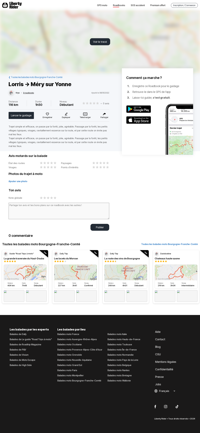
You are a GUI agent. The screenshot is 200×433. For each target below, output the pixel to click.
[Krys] (11, 93)
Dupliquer (66, 117)
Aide (157, 331)
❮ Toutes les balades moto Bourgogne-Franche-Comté (35, 77)
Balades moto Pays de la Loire (123, 360)
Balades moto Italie (117, 334)
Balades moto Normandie (121, 355)
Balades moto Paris (67, 370)
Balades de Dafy (18, 334)
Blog (158, 346)
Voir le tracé (100, 41)
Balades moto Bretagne (120, 375)
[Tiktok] (177, 407)
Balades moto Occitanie (69, 344)
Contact (160, 339)
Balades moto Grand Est (69, 365)
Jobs (158, 384)
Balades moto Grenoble (69, 355)
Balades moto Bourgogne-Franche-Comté (79, 381)
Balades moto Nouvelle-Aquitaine (74, 360)
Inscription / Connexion (184, 5)
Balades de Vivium (19, 355)
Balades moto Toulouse (120, 344)
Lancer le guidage (21, 115)
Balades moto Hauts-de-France (124, 339)
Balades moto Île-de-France (122, 350)
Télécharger (85, 117)
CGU (158, 354)
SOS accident (138, 5)
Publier (100, 227)
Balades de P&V (18, 350)
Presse (159, 376)
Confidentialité (164, 369)
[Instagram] (165, 407)
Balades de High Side (21, 365)
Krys (18, 93)
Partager (104, 117)
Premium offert (157, 5)
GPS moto (102, 5)
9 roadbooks (28, 93)
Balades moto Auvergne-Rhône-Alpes (77, 339)
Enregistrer (47, 117)
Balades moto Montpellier (70, 375)
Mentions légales (165, 361)
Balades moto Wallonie (119, 381)
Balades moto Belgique (119, 365)
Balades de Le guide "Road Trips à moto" (31, 339)
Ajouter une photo (18, 181)
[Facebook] (155, 407)
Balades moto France (68, 334)
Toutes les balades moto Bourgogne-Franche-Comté (169, 244)
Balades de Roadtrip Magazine (25, 344)
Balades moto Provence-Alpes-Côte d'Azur (79, 350)
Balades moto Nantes (119, 370)
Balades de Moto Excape (22, 360)
